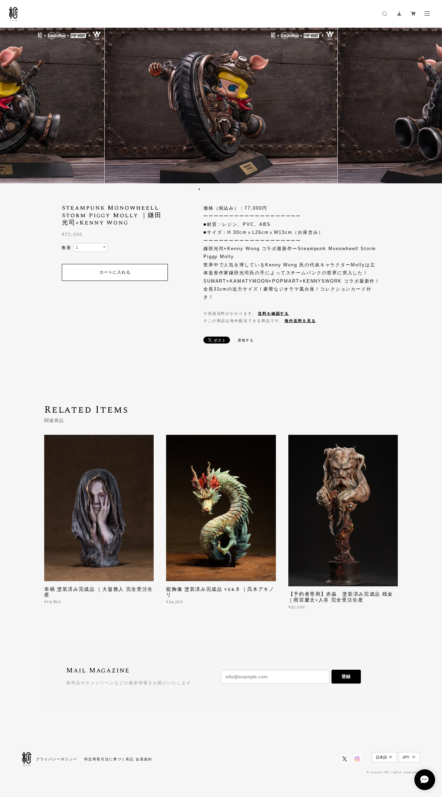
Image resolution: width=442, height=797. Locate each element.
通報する (246, 340)
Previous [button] (10, 105)
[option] (221, 105)
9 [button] (226, 189)
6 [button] (212, 189)
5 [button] (208, 189)
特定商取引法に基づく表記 (109, 759)
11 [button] (235, 189)
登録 (346, 676)
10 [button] (230, 189)
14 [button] (248, 189)
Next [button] (431, 105)
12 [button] (239, 189)
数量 (66, 247)
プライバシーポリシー (56, 759)
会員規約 (144, 759)
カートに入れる (114, 272)
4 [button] (203, 189)
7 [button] (217, 189)
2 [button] (194, 189)
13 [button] (244, 189)
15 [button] (253, 189)
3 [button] (199, 189)
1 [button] (190, 189)
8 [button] (221, 189)
